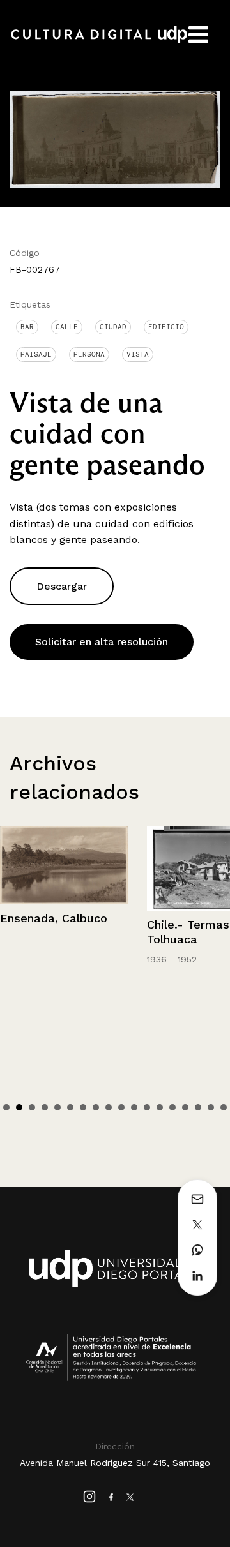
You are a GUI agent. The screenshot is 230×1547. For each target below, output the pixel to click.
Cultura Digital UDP (99, 41)
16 (198, 1107)
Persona (89, 354)
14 (172, 1107)
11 (134, 1107)
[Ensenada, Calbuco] (64, 865)
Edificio (166, 326)
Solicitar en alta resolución (101, 642)
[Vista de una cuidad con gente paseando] (115, 138)
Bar (27, 326)
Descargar (61, 586)
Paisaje (36, 354)
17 (211, 1107)
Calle (67, 326)
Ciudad (113, 326)
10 (121, 1107)
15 (185, 1107)
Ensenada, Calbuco (53, 918)
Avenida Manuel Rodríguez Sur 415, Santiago (115, 1463)
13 (160, 1107)
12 (147, 1107)
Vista (137, 354)
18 (223, 1107)
